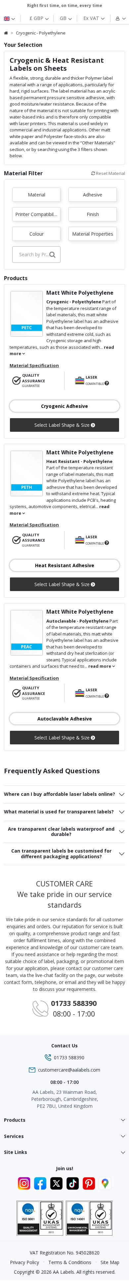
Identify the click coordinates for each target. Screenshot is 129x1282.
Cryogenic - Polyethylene (40, 33)
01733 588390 (69, 1057)
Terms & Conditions (69, 1262)
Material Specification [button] (34, 365)
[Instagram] (25, 1182)
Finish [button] (93, 214)
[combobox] (36, 254)
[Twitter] (57, 1182)
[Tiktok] (73, 1182)
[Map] (105, 1182)
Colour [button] (36, 234)
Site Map (110, 1262)
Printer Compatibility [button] (37, 214)
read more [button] (100, 666)
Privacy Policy (24, 1262)
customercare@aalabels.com (69, 1070)
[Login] (117, 18)
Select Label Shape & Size (62, 425)
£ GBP (37, 18)
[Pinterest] (89, 1182)
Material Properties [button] (92, 234)
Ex (91, 18)
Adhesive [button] (92, 194)
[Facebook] (41, 1182)
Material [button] (36, 194)
